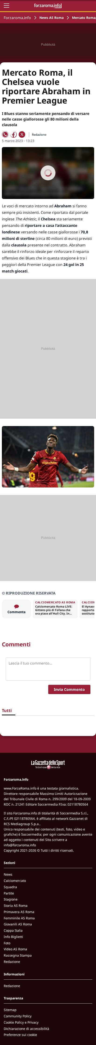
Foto (7, 943)
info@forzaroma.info (20, 845)
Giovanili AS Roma (18, 924)
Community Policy (17, 1016)
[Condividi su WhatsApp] (5, 134)
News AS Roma (51, 17)
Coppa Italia (13, 930)
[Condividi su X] (22, 134)
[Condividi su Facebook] (13, 134)
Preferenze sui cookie (20, 1034)
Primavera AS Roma (19, 912)
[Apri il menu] (6, 5)
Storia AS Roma (15, 905)
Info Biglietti (13, 936)
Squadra (10, 887)
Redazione (12, 961)
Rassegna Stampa (18, 955)
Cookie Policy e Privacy (21, 1022)
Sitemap (10, 1010)
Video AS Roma (15, 949)
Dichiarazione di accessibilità (26, 1028)
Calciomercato (15, 880)
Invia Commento (69, 689)
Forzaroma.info (17, 17)
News (8, 874)
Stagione (10, 899)
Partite (9, 893)
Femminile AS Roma (19, 918)
